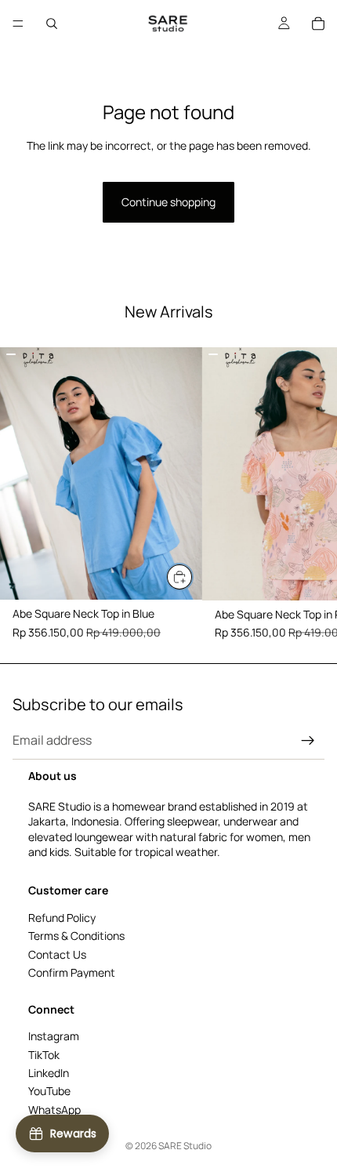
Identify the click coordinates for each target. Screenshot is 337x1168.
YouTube (49, 1091)
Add (193, 576)
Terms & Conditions (76, 936)
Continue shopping (168, 201)
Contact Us (57, 954)
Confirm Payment (71, 972)
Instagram (53, 1036)
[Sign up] (308, 740)
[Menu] (18, 23)
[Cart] (318, 23)
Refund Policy (62, 917)
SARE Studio (185, 1145)
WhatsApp (54, 1109)
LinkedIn (48, 1072)
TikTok (44, 1054)
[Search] (51, 23)
